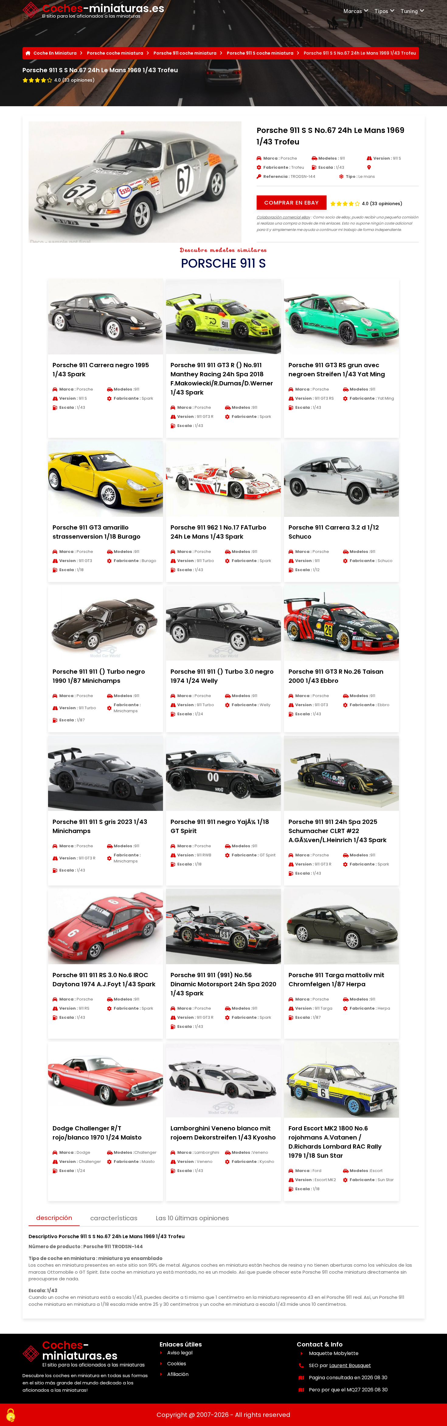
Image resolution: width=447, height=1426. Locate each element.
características (113, 1218)
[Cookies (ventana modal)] (10, 1415)
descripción (54, 1218)
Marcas (352, 10)
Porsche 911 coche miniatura (185, 53)
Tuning (409, 10)
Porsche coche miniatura (115, 53)
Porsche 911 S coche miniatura (260, 53)
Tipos (381, 10)
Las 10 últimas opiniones (192, 1218)
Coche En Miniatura (55, 53)
